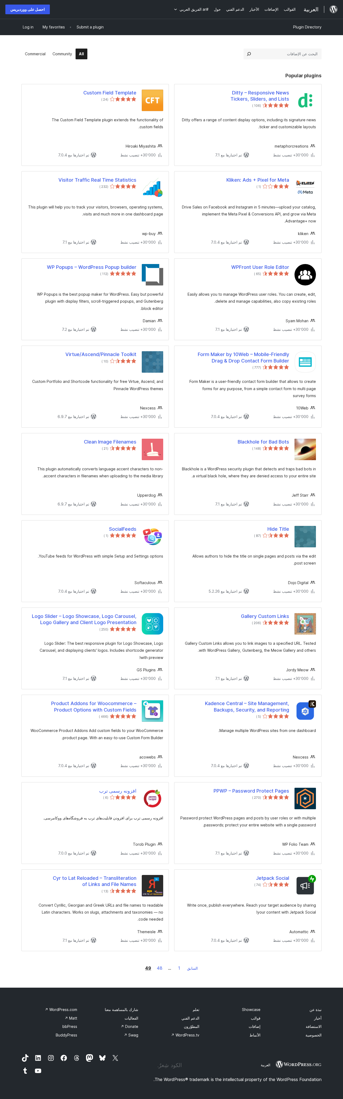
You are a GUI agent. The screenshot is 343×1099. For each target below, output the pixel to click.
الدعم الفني (190, 1018)
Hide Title (278, 529)
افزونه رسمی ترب (117, 791)
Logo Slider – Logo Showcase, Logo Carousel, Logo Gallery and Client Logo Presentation (84, 619)
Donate (129, 1026)
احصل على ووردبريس (27, 9)
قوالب (255, 1018)
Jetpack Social (272, 878)
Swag (131, 1035)
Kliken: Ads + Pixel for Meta (257, 180)
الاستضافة (314, 1026)
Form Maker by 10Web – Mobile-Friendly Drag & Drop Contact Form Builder (243, 357)
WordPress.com (61, 1009)
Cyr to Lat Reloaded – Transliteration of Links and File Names (94, 881)
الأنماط (254, 1035)
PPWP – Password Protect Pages (251, 791)
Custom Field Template (109, 93)
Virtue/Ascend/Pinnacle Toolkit (100, 354)
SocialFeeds (122, 529)
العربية (265, 1065)
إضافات (254, 1026)
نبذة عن (316, 1009)
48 (159, 968)
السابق (192, 968)
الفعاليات (131, 1018)
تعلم (196, 1009)
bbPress (69, 1026)
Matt (71, 1018)
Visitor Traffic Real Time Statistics (97, 180)
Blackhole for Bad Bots (263, 442)
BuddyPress (66, 1035)
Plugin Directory (307, 27)
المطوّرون (191, 1026)
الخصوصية (313, 1035)
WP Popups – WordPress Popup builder (91, 267)
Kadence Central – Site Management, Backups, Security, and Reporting (247, 706)
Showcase (251, 1009)
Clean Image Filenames (110, 442)
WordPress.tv (185, 1035)
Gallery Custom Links (265, 616)
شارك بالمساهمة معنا (121, 1009)
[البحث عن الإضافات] (249, 54)
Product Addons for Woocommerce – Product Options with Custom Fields (93, 706)
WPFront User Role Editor (260, 267)
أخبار (318, 1018)
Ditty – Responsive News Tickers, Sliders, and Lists (259, 96)
